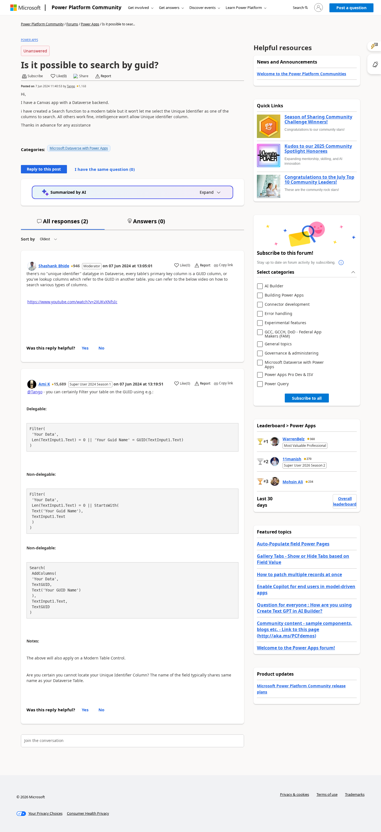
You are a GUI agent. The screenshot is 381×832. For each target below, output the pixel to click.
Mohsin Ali (293, 481)
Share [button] (83, 76)
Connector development (287, 304)
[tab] (63, 223)
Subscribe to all (307, 398)
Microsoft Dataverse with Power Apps (79, 148)
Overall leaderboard (344, 501)
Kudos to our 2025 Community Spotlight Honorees (318, 149)
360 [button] (312, 439)
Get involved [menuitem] (138, 7)
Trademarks (355, 794)
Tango (71, 86)
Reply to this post (44, 169)
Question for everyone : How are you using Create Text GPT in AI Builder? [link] (304, 608)
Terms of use (327, 794)
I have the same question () (105, 169)
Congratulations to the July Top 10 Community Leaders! (319, 180)
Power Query (277, 384)
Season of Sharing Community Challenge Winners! (318, 119)
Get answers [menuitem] (169, 7)
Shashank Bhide (53, 265)
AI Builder (274, 286)
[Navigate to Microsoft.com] (25, 7)
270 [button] (309, 459)
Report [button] (106, 76)
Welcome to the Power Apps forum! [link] (296, 648)
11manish (292, 459)
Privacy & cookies (294, 794)
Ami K (44, 384)
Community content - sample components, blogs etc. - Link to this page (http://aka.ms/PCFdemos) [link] (304, 629)
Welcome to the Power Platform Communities (301, 73)
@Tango (34, 391)
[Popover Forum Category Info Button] (341, 262)
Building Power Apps (284, 295)
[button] (300, 8)
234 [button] (310, 482)
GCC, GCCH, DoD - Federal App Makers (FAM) (293, 334)
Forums (72, 24)
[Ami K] (31, 384)
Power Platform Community (86, 7)
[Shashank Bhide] (31, 266)
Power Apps (90, 24)
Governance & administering (292, 353)
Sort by (28, 239)
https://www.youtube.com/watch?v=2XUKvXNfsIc (72, 301)
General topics (278, 344)
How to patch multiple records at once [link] (299, 574)
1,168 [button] (82, 86)
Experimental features (285, 323)
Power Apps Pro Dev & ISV (289, 374)
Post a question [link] (351, 7)
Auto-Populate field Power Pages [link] (293, 544)
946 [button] (76, 265)
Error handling (278, 313)
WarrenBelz (294, 439)
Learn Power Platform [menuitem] (244, 7)
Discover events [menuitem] (202, 7)
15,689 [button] (60, 384)
